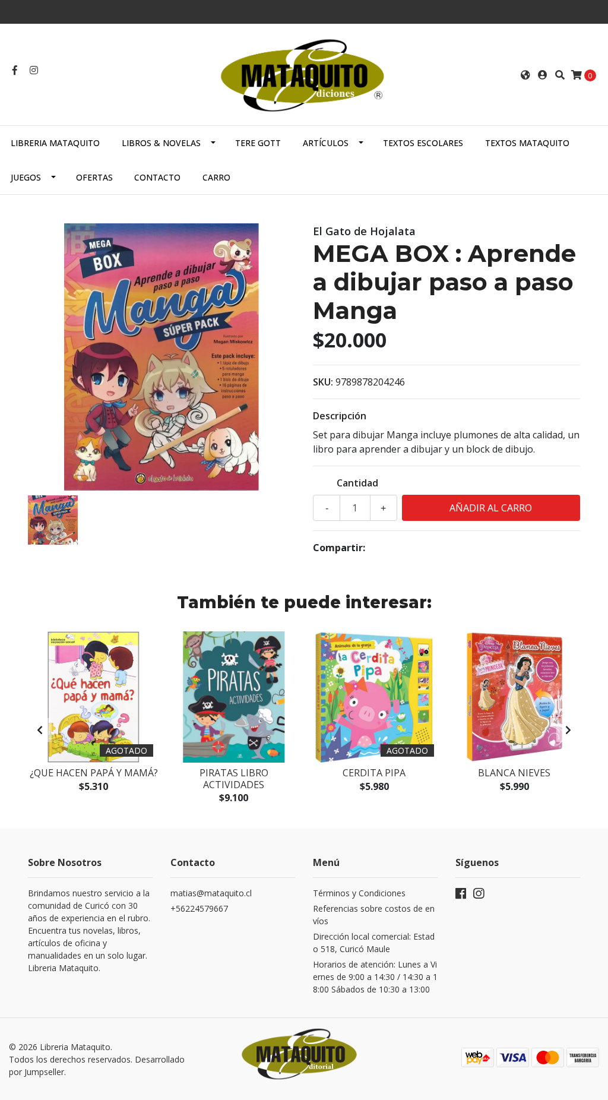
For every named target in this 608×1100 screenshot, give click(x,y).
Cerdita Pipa (374, 772)
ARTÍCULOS (326, 142)
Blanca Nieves (514, 772)
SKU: (323, 381)
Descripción (339, 415)
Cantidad (357, 482)
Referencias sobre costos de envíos (374, 915)
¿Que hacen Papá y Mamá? (94, 772)
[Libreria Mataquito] (304, 73)
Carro (216, 177)
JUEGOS (26, 177)
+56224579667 (199, 908)
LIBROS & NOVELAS (161, 142)
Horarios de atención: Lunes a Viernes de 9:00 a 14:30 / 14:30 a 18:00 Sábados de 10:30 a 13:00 (375, 977)
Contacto (157, 177)
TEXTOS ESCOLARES (423, 142)
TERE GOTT (258, 142)
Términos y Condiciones (359, 893)
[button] (525, 75)
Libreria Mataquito (55, 142)
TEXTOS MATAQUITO (527, 142)
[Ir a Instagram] (34, 70)
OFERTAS (94, 177)
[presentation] (40, 730)
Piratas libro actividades (234, 778)
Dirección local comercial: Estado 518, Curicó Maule (374, 942)
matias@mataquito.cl (211, 893)
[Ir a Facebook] (15, 70)
